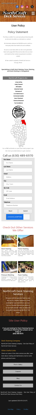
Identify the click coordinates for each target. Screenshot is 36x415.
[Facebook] (17, 6)
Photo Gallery (18, 364)
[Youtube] (27, 6)
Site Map (10, 409)
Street (6, 174)
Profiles (26, 409)
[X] (32, 6)
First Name (7, 160)
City (5, 181)
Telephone (7, 202)
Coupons (18, 371)
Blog (18, 378)
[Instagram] (22, 6)
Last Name (7, 167)
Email (5, 195)
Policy (18, 409)
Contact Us (18, 385)
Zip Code (6, 188)
